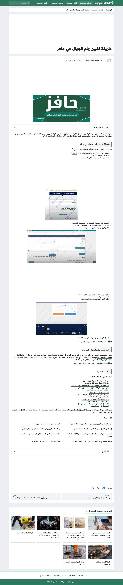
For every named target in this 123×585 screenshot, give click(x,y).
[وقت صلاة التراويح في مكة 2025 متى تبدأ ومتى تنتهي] (35, 429)
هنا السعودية (102, 136)
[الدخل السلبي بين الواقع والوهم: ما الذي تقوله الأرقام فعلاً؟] (100, 529)
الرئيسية (109, 10)
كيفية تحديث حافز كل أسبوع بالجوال (96, 381)
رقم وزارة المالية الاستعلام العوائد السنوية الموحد (30, 498)
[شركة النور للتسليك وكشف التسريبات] (74, 556)
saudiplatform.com (104, 357)
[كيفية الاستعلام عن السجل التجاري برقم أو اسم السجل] (87, 441)
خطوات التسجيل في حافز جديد (97, 390)
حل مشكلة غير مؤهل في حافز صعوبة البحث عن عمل (90, 385)
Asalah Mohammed (92, 61)
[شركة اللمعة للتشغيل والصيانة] (100, 556)
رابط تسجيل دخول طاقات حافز (98, 401)
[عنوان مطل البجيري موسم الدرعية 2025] (35, 441)
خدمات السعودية (97, 10)
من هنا (74, 153)
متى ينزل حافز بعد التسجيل (99, 392)
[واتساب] (93, 488)
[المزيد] (87, 488)
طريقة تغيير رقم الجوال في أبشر (93, 341)
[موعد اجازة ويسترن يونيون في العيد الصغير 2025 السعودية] (87, 424)
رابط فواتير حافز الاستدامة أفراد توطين (95, 399)
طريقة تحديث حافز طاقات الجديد (97, 383)
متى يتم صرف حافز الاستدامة (98, 397)
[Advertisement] (61, 30)
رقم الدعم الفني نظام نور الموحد (98, 498)
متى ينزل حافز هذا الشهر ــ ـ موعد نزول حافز (93, 388)
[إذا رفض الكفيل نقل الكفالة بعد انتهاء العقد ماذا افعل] (87, 429)
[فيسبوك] (103, 488)
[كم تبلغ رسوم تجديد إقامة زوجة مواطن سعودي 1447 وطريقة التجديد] (87, 435)
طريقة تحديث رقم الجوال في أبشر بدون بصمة (88, 363)
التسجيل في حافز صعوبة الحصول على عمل (93, 404)
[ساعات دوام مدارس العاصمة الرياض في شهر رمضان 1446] (35, 435)
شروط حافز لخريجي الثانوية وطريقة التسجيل (92, 394)
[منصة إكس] (98, 488)
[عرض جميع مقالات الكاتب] (109, 60)
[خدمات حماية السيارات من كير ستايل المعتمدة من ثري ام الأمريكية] (48, 529)
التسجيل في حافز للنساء (100, 406)
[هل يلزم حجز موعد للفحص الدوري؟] (35, 424)
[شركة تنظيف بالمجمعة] (23, 529)
